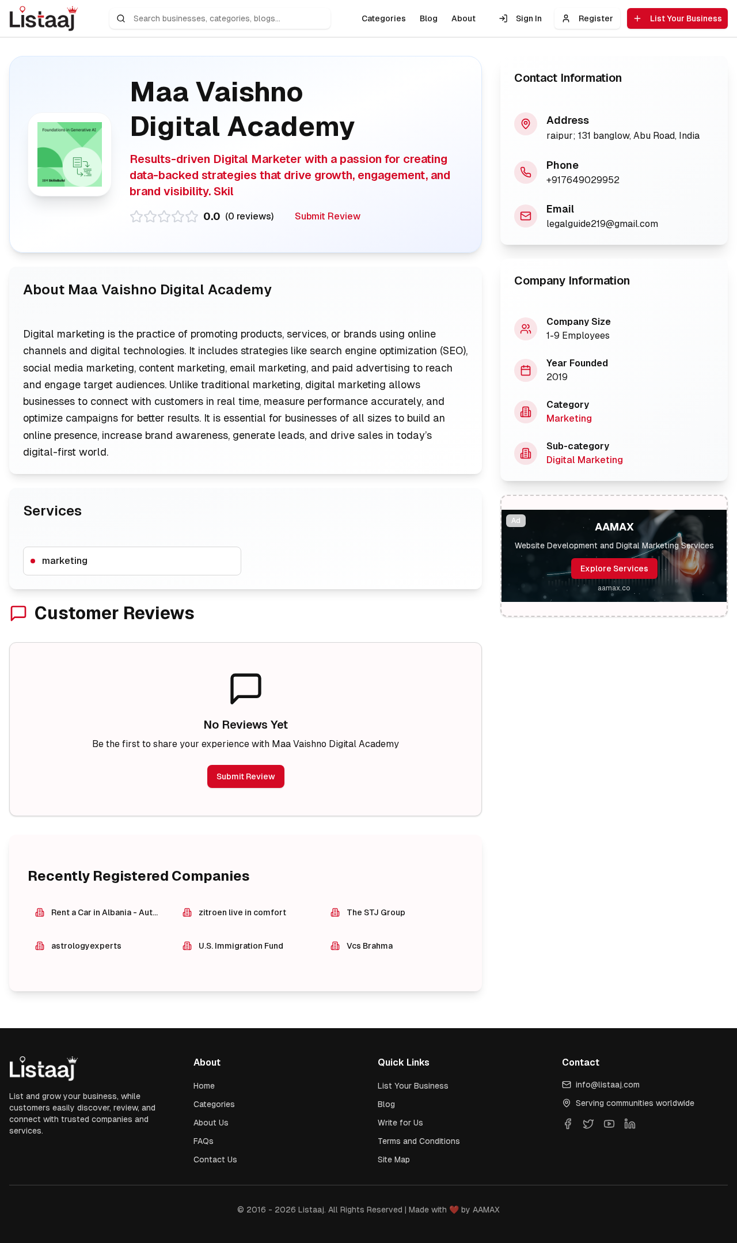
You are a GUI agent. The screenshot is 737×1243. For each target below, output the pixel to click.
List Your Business (686, 18)
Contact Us (215, 1159)
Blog (429, 18)
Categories (384, 18)
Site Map (394, 1159)
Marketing (569, 418)
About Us (211, 1122)
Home (204, 1085)
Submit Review (327, 216)
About (463, 18)
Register (596, 18)
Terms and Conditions (419, 1141)
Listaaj (311, 1209)
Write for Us (400, 1122)
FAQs (203, 1141)
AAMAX (486, 1209)
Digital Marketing (584, 459)
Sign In (529, 18)
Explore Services (614, 568)
